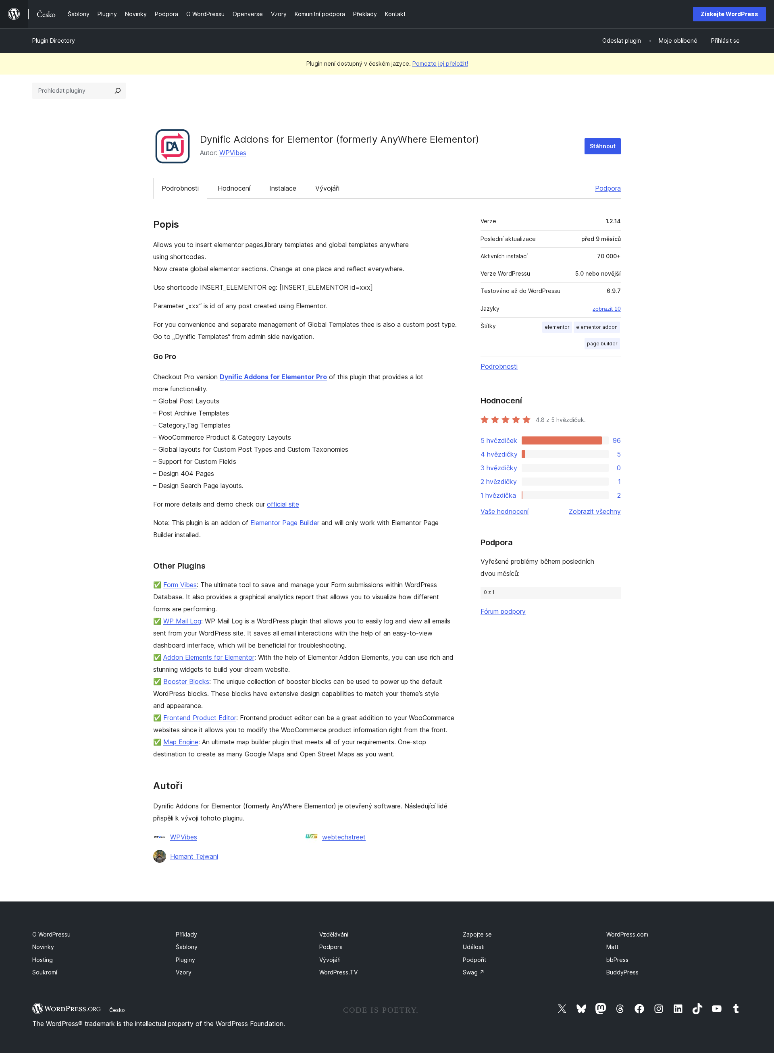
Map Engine (180, 742)
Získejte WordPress (729, 13)
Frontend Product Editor (199, 718)
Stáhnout (603, 146)
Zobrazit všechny (595, 511)
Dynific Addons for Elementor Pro (273, 377)
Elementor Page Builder (284, 523)
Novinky (43, 946)
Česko (117, 1010)
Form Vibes (180, 585)
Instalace (282, 188)
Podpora (608, 188)
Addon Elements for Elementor (208, 657)
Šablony (187, 946)
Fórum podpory (503, 611)
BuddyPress (622, 972)
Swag (474, 972)
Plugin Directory (53, 40)
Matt (612, 946)
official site (283, 504)
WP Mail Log (182, 621)
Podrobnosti (180, 188)
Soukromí (44, 972)
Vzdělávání (333, 934)
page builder (602, 344)
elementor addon (597, 327)
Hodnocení (234, 188)
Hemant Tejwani (194, 856)
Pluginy (185, 959)
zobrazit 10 (607, 308)
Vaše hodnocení (504, 511)
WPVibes (232, 153)
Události (474, 946)
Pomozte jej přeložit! (440, 63)
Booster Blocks (186, 681)
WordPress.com (627, 934)
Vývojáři (327, 188)
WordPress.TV (338, 972)
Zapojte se (477, 934)
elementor (557, 327)
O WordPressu (51, 934)
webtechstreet (344, 837)
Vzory (183, 972)
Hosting (42, 959)
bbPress (617, 959)
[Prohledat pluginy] (118, 91)
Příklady (186, 934)
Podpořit (474, 959)
